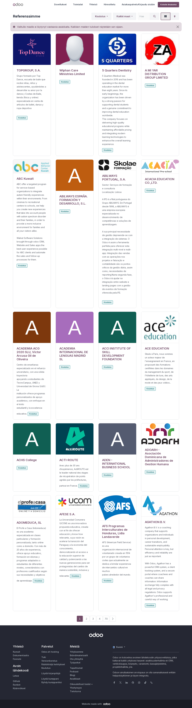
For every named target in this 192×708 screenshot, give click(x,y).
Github (16, 681)
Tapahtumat (76, 668)
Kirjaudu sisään (146, 4)
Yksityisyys (76, 687)
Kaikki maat (123, 16)
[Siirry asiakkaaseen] (32, 49)
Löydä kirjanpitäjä (50, 673)
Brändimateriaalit (79, 655)
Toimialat (78, 4)
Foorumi (17, 659)
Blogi (72, 675)
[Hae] (154, 16)
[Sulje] (177, 27)
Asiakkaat (75, 678)
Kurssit (16, 651)
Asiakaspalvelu (130, 4)
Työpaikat (75, 662)
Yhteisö (93, 4)
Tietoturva (75, 691)
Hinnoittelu (109, 4)
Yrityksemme (76, 651)
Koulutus (100, 16)
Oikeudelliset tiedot (80, 684)
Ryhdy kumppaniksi (51, 682)
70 (106, 618)
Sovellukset (60, 4)
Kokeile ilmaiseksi (168, 4)
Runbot (16, 684)
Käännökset (19, 688)
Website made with (92, 704)
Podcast (74, 671)
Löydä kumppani (50, 678)
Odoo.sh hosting (50, 651)
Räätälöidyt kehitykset (53, 664)
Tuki (43, 657)
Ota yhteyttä (76, 659)
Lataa (16, 675)
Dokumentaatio (21, 655)
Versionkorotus (49, 660)
